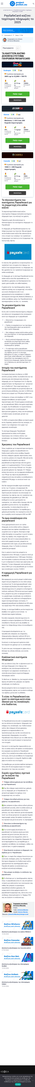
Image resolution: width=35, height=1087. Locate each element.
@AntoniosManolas (22, 910)
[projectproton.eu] (19, 3)
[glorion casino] (17, 109)
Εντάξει (18, 1084)
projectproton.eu (8, 10)
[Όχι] (33, 1080)
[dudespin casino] (17, 64)
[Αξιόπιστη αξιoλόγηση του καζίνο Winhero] (17, 929)
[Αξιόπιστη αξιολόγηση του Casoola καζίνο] (17, 945)
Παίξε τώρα (17, 94)
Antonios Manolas (23, 912)
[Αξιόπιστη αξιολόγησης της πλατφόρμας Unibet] (17, 979)
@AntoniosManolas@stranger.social (18, 914)
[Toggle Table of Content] (17, 48)
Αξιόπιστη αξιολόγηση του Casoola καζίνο (16, 948)
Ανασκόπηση (17, 100)
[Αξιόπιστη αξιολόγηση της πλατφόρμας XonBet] (17, 961)
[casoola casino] (17, 155)
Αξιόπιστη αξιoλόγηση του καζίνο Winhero (16, 932)
